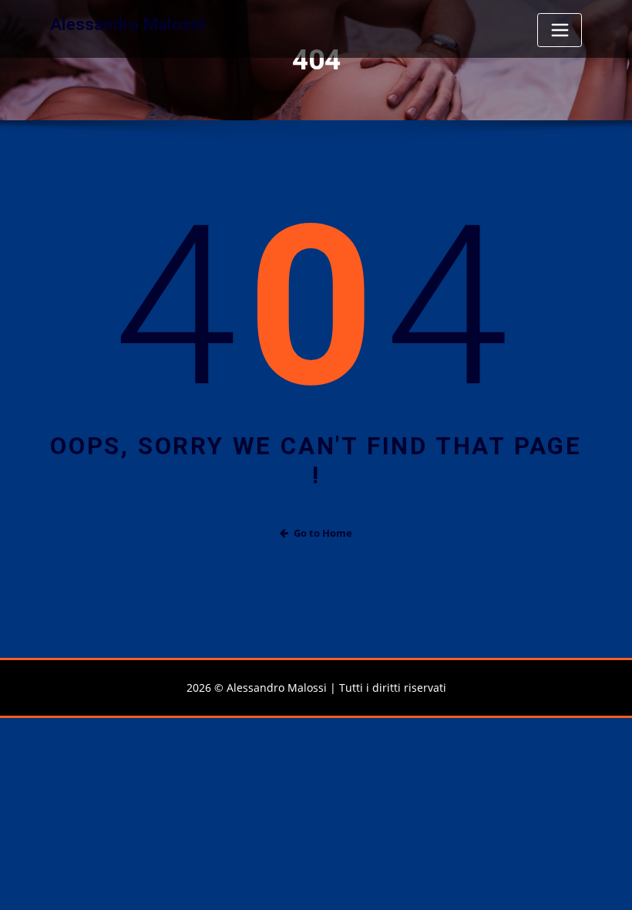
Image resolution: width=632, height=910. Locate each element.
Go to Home (323, 533)
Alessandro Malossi (127, 24)
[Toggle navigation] (559, 30)
